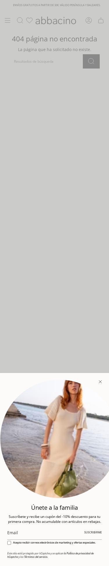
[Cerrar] (100, 382)
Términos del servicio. (36, 557)
